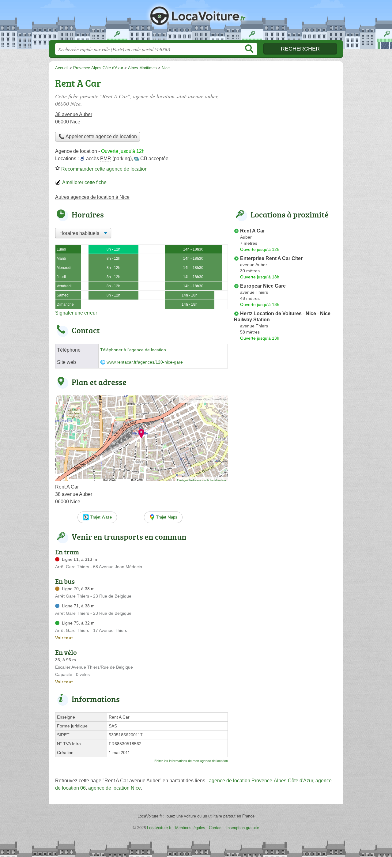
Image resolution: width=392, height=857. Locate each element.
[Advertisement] (285, 118)
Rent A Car (252, 230)
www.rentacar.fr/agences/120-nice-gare (145, 362)
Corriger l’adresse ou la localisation (201, 480)
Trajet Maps (166, 517)
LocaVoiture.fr (196, 21)
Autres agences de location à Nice (92, 197)
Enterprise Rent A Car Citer (271, 258)
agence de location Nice (114, 788)
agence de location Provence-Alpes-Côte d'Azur (261, 780)
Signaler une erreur (76, 312)
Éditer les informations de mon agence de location (191, 761)
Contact (216, 827)
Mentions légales (190, 827)
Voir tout (64, 637)
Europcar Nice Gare (263, 286)
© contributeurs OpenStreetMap (203, 399)
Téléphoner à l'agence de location (133, 350)
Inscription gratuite (242, 827)
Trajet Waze (101, 517)
